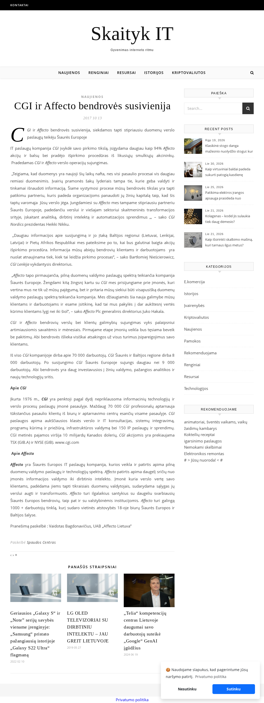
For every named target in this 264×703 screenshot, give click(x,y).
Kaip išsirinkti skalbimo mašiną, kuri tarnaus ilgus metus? (229, 242)
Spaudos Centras (41, 542)
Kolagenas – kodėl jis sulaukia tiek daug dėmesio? (227, 219)
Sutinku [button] (234, 689)
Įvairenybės (194, 305)
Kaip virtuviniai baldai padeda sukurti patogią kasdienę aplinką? (227, 172)
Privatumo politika (132, 699)
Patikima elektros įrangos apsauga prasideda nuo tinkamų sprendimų (224, 196)
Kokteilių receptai (199, 434)
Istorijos (154, 72)
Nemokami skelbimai (203, 447)
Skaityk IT (132, 33)
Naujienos (69, 72)
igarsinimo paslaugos (203, 440)
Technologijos (196, 388)
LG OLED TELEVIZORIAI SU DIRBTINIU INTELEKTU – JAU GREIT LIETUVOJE (88, 626)
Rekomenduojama (200, 352)
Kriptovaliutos (189, 72)
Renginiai (98, 72)
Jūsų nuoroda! (203, 460)
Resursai (126, 72)
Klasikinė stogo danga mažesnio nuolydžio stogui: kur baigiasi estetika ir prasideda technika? (229, 149)
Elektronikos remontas (204, 453)
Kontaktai (19, 5)
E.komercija (194, 281)
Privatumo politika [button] (210, 676)
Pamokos (192, 341)
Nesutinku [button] (187, 689)
